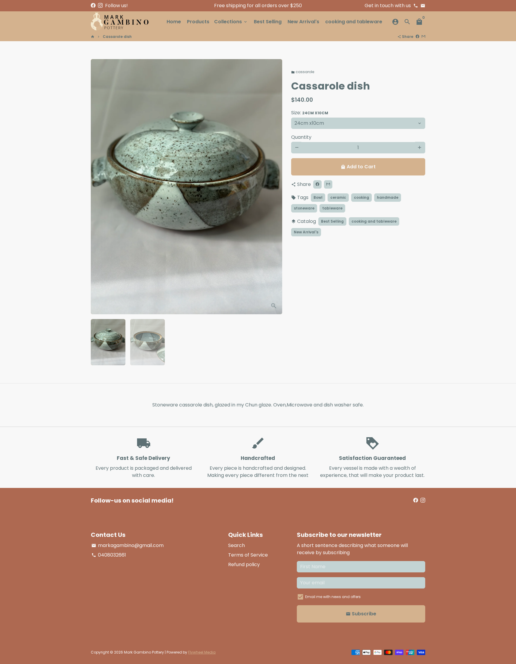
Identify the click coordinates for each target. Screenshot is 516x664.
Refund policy (244, 564)
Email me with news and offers (333, 596)
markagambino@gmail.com (127, 545)
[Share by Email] (423, 36)
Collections (231, 21)
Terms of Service (248, 554)
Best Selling (268, 21)
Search (236, 545)
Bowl (318, 197)
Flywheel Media (202, 652)
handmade (387, 197)
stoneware (304, 207)
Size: (309, 112)
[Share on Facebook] (417, 36)
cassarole (302, 71)
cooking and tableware (353, 21)
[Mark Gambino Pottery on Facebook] (93, 5)
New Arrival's (303, 21)
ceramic (338, 197)
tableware (332, 207)
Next (274, 186)
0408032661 (108, 554)
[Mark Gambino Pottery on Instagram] (100, 5)
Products (198, 21)
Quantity (301, 136)
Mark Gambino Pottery (144, 652)
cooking (361, 197)
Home (174, 21)
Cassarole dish (117, 36)
